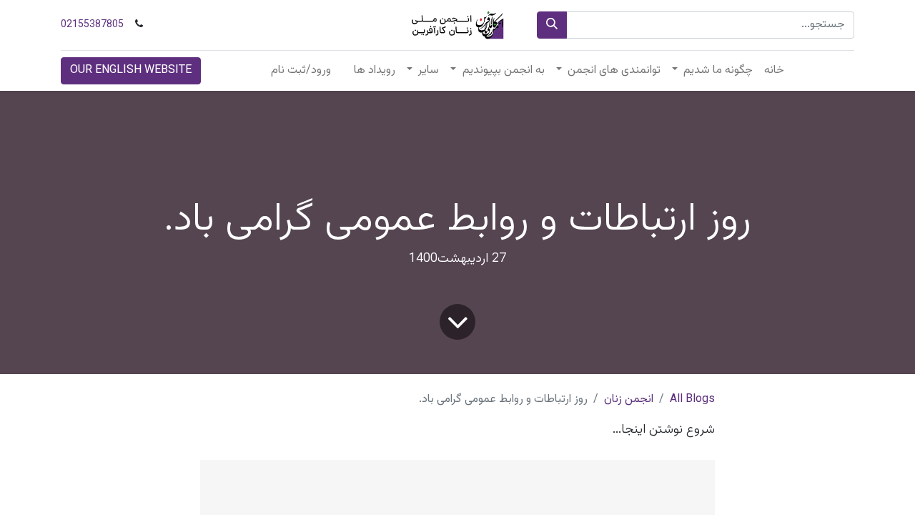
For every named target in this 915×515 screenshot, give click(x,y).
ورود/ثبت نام (301, 70)
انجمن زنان (628, 399)
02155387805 (92, 25)
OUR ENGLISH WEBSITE (131, 70)
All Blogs (692, 399)
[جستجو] (552, 25)
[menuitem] (774, 71)
